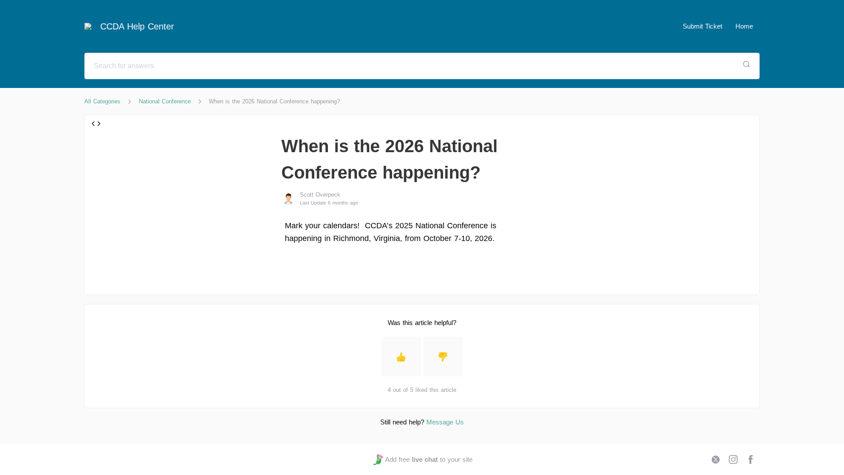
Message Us (445, 422)
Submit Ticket (702, 26)
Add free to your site (428, 459)
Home (744, 26)
